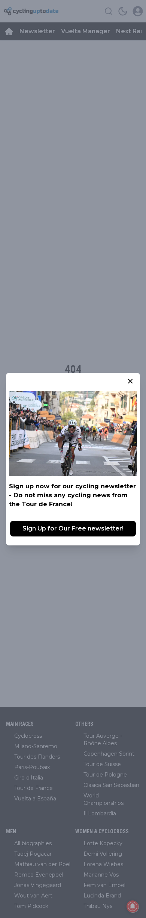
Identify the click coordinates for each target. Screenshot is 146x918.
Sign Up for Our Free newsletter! (73, 528)
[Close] (130, 381)
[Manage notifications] (133, 906)
